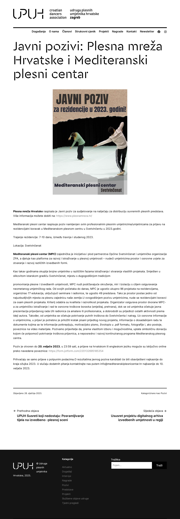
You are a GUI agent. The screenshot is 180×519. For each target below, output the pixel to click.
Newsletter (147, 31)
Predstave (67, 489)
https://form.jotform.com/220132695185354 (76, 351)
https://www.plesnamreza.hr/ (74, 215)
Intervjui (66, 476)
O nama (54, 31)
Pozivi (164, 393)
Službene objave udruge (75, 498)
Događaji (67, 471)
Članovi (67, 31)
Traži (159, 465)
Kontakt (132, 31)
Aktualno (67, 467)
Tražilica (115, 459)
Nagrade (117, 31)
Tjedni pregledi (70, 503)
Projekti (104, 31)
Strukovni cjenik (85, 31)
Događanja (39, 31)
